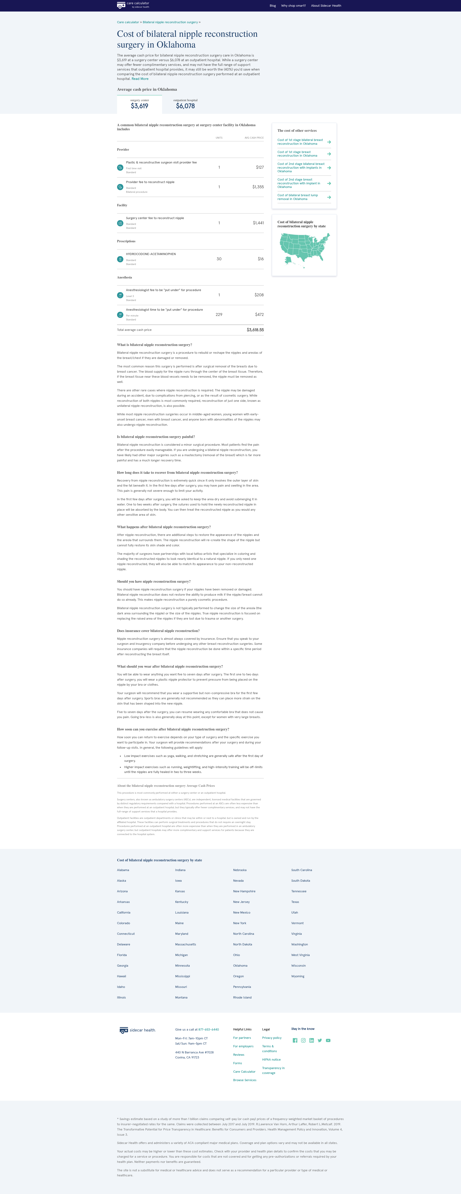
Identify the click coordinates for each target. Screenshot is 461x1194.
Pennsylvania (242, 987)
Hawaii (121, 976)
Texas (295, 902)
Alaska (121, 880)
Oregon (238, 976)
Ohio (236, 955)
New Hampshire (244, 891)
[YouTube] (328, 1041)
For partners (242, 1038)
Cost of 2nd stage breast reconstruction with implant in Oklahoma (299, 183)
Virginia (296, 934)
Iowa (178, 880)
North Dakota (242, 944)
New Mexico (241, 912)
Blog (273, 5)
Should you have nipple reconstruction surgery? (154, 581)
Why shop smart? (293, 5)
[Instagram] (303, 1041)
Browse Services (244, 1080)
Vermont (297, 923)
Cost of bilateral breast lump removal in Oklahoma (298, 197)
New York (239, 923)
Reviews (238, 1054)
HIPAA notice (271, 1059)
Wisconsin (298, 965)
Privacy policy (271, 1038)
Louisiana (182, 912)
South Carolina (301, 870)
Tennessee (298, 891)
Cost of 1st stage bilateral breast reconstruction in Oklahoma (300, 141)
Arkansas (123, 902)
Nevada (238, 880)
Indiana (180, 870)
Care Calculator (244, 1071)
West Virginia (300, 955)
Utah (294, 912)
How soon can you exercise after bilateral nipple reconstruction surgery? (173, 729)
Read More (140, 79)
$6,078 (185, 104)
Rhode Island (242, 997)
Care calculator (128, 22)
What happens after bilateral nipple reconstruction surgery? (164, 526)
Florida (122, 955)
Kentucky (181, 902)
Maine (179, 923)
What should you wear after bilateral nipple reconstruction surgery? (170, 666)
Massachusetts (185, 944)
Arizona (122, 891)
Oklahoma (240, 965)
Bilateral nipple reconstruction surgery (170, 22)
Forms (237, 1063)
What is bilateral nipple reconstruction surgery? (154, 344)
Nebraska (240, 870)
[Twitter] (320, 1041)
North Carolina (243, 934)
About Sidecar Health (326, 5)
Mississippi (182, 976)
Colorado (123, 923)
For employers (243, 1046)
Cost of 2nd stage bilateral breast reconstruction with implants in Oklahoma (301, 167)
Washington (299, 944)
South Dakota (300, 880)
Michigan (181, 955)
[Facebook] (295, 1041)
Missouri (181, 987)
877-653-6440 (208, 1029)
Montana (181, 997)
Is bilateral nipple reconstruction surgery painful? (156, 436)
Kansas (180, 891)
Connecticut (126, 934)
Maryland (181, 934)
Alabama (123, 870)
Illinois (121, 997)
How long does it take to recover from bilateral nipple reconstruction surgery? (177, 472)
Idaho (121, 987)
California (123, 912)
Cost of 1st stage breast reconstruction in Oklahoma (297, 154)
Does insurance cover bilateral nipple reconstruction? (158, 630)
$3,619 (139, 104)
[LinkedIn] (311, 1041)
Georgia (122, 965)
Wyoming (297, 976)
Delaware (123, 944)
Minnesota (182, 965)
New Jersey (241, 902)
